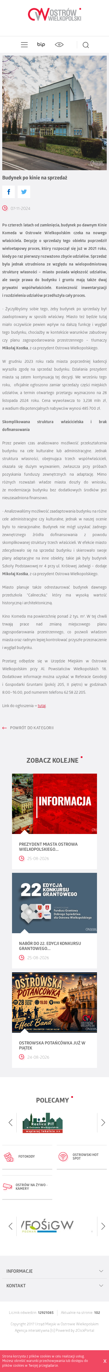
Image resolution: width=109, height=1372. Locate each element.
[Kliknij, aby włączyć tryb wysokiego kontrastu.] (59, 44)
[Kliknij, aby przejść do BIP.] (41, 44)
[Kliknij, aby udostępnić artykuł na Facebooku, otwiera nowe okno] (8, 192)
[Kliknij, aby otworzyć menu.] (23, 44)
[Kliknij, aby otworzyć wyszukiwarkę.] (86, 44)
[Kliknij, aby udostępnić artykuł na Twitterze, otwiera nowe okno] (24, 192)
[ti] (52, 1331)
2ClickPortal (84, 1331)
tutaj (42, 706)
